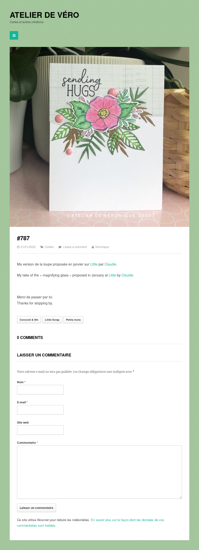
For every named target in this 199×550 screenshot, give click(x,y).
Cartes (49, 247)
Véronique (102, 247)
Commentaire (27, 442)
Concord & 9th (29, 319)
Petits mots (73, 319)
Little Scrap (52, 319)
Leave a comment (75, 247)
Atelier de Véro (44, 15)
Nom (21, 382)
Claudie (110, 264)
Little (94, 264)
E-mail (22, 402)
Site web (23, 422)
